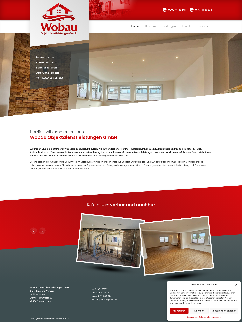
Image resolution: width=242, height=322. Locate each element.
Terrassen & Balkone (49, 78)
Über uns (150, 26)
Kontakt (187, 26)
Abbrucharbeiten (47, 72)
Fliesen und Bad (46, 62)
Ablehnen (199, 310)
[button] (236, 284)
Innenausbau (45, 57)
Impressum (216, 317)
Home (135, 26)
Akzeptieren (179, 310)
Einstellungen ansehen (223, 310)
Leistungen (169, 26)
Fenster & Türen (46, 67)
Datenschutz (192, 317)
